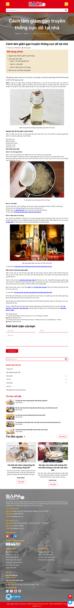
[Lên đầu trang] (70, 591)
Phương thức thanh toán (46, 557)
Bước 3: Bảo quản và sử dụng (20, 67)
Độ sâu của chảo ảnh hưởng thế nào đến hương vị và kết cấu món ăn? (36, 408)
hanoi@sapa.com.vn (17, 528)
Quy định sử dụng (12, 552)
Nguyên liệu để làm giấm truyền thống (22, 56)
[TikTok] (19, 591)
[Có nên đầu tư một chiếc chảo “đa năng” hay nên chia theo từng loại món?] (10, 424)
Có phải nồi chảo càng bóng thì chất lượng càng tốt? (31, 400)
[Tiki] (15, 536)
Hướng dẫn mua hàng (45, 552)
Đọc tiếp (21, 482)
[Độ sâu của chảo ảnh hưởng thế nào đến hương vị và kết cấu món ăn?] (10, 409)
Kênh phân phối (11, 568)
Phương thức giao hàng (46, 560)
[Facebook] (11, 591)
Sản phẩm (9, 376)
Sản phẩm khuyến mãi (13, 372)
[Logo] (37, 4)
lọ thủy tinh (15, 308)
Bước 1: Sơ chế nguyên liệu (19, 61)
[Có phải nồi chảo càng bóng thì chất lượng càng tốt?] (10, 402)
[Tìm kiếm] (66, 10)
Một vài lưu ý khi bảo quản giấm (20, 70)
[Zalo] (7, 591)
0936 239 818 (18, 526)
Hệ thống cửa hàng (12, 565)
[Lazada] (11, 536)
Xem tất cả (62, 436)
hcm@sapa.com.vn (16, 516)
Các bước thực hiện (15, 59)
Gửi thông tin (12, 351)
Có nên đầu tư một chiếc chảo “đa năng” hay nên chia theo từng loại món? (38, 422)
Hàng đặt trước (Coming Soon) (16, 390)
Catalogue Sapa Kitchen (14, 562)
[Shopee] (7, 536)
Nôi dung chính (15, 51)
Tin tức (8, 379)
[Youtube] (15, 591)
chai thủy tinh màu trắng (27, 280)
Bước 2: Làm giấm (16, 64)
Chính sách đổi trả (12, 557)
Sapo (40, 606)
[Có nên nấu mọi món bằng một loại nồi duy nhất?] (10, 417)
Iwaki (12, 310)
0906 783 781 (18, 514)
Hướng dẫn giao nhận (45, 554)
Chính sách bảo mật (12, 554)
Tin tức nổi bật (13, 396)
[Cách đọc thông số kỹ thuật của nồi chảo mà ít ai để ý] (10, 431)
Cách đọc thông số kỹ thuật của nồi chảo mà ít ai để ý (31, 429)
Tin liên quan (14, 436)
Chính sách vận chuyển (14, 560)
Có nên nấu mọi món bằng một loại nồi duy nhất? (30, 415)
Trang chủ (9, 369)
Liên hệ (8, 386)
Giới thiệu (9, 383)
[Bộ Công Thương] (37, 597)
